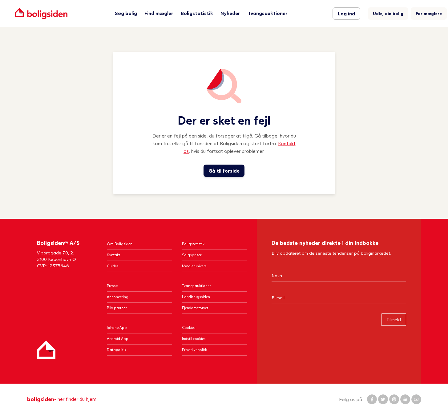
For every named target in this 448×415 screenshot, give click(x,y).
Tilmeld (393, 319)
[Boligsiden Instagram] (394, 399)
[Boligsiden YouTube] (416, 399)
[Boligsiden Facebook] (372, 399)
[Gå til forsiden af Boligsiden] (41, 13)
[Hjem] (46, 350)
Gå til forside (224, 171)
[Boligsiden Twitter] (383, 399)
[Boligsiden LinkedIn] (405, 399)
